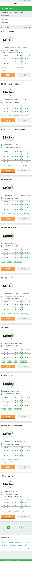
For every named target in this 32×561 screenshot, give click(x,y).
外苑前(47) (12, 545)
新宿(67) (11, 542)
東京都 (15, 12)
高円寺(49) (4, 545)
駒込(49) (28, 542)
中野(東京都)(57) (19, 542)
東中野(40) (19, 545)
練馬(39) (27, 545)
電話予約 (8, 75)
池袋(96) (4, 542)
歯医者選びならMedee (7, 12)
